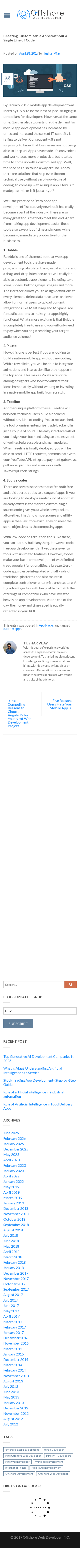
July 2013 (10, 1386)
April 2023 (11, 1160)
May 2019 (11, 1187)
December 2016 (15, 1338)
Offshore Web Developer (53, 1473)
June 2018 (11, 1240)
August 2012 (13, 1419)
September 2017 (16, 1289)
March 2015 (12, 1349)
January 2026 (13, 1144)
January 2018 (13, 1267)
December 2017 (15, 1273)
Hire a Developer (54, 1449)
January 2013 (13, 1402)
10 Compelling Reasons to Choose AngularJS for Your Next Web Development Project (20, 713)
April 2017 (11, 1316)
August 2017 (13, 1294)
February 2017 (14, 1327)
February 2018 (14, 1262)
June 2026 (11, 1133)
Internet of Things (15, 1467)
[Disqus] (40, 803)
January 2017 (13, 1332)
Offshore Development (19, 1473)
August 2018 (13, 1230)
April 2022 (11, 1176)
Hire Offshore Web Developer (23, 1455)
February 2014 (14, 1370)
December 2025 (15, 1149)
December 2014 (15, 1359)
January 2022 (13, 1181)
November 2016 (16, 1343)
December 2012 (15, 1408)
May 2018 (11, 1246)
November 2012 (16, 1413)
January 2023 (13, 1171)
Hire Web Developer (17, 1461)
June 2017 (11, 1305)
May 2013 (11, 1397)
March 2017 (12, 1322)
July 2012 (10, 1424)
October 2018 (14, 1219)
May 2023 (11, 1154)
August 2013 (13, 1381)
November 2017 (16, 1278)
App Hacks (46, 625)
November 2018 (16, 1214)
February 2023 (14, 1165)
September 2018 (16, 1224)
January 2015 (13, 1354)
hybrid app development (49, 1461)
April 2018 (11, 1251)
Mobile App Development (46, 1467)
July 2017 (10, 1300)
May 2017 (11, 1311)
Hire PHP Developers (58, 1455)
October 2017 (14, 1284)
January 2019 (13, 1203)
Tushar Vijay (51, 53)
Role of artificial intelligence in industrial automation (33, 1094)
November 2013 (16, 1376)
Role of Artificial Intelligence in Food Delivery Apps (37, 1106)
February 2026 (14, 1138)
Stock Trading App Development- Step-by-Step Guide (39, 1082)
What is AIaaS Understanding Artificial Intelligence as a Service (32, 1070)
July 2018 (10, 1235)
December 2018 (15, 1208)
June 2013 (11, 1392)
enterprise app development (22, 1449)
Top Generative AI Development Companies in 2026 (38, 1058)
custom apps (12, 629)
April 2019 (11, 1192)
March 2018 (12, 1257)
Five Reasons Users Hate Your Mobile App (59, 704)
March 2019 (12, 1197)
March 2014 (12, 1365)
